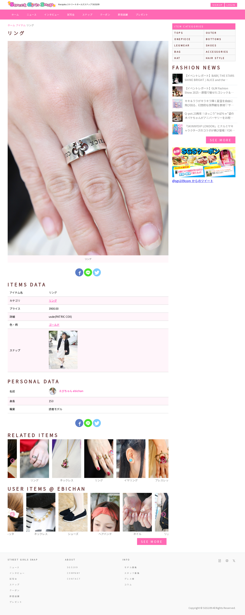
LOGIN (231, 4)
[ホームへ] (32, 4)
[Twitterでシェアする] (97, 272)
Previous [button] (12, 461)
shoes (211, 45)
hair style (215, 58)
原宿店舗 (123, 14)
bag (177, 51)
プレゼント (142, 14)
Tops (178, 32)
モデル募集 (130, 567)
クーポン (105, 14)
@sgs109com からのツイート (192, 180)
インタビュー (51, 14)
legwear (182, 45)
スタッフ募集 (132, 573)
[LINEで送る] (88, 272)
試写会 (71, 14)
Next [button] (164, 461)
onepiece (182, 39)
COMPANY (73, 573)
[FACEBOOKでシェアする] (79, 272)
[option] (88, 152)
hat (177, 58)
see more (152, 541)
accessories (217, 51)
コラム (128, 584)
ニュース (32, 14)
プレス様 (129, 578)
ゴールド (54, 325)
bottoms (213, 39)
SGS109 (72, 567)
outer (211, 32)
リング (53, 300)
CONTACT (74, 578)
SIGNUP (217, 4)
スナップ (87, 14)
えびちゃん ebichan (70, 391)
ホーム (15, 14)
